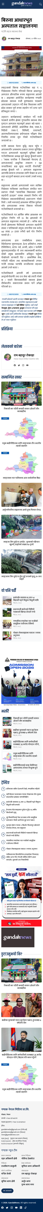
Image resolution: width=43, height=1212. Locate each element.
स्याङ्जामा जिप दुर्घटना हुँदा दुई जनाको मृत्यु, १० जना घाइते (21, 578)
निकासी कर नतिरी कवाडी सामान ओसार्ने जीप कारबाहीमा (21, 410)
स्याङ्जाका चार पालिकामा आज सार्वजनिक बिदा (21, 478)
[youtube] (27, 365)
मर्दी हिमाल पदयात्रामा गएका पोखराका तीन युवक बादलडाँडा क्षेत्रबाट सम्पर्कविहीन (23, 796)
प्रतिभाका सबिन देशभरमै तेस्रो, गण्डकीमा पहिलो (23, 788)
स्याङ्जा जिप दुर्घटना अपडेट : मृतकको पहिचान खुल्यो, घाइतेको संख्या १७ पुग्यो (21, 543)
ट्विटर (9, 308)
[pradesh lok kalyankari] (21, 896)
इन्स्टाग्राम (15, 308)
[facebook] (15, 365)
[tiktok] (25, 1207)
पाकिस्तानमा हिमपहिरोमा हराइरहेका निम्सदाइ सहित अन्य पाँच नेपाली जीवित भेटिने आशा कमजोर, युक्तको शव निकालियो (22, 857)
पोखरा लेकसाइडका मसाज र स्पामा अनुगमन (26, 634)
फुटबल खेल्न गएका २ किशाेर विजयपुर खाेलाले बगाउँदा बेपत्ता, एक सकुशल (23, 827)
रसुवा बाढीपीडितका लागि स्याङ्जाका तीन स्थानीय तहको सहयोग (21, 444)
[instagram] (23, 365)
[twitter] (19, 365)
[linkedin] (21, 1207)
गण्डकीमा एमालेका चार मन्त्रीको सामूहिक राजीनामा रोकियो (25, 622)
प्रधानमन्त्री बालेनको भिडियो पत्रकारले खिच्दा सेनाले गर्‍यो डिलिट (24, 611)
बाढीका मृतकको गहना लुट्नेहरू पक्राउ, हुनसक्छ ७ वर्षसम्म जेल (25, 731)
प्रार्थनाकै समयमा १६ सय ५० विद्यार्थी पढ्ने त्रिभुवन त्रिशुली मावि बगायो (25, 600)
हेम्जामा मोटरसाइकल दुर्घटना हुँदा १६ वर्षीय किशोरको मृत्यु (21, 811)
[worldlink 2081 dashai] (21, 82)
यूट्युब (22, 308)
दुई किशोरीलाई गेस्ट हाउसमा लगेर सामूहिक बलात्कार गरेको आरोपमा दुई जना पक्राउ (21, 819)
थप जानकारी (7, 1190)
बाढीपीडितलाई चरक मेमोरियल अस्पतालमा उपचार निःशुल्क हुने (25, 766)
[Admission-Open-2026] (21, 681)
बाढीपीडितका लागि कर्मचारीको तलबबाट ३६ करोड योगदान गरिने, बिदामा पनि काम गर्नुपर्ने (26, 744)
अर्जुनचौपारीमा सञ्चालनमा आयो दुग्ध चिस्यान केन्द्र (21, 510)
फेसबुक (4, 308)
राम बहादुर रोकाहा (24, 355)
